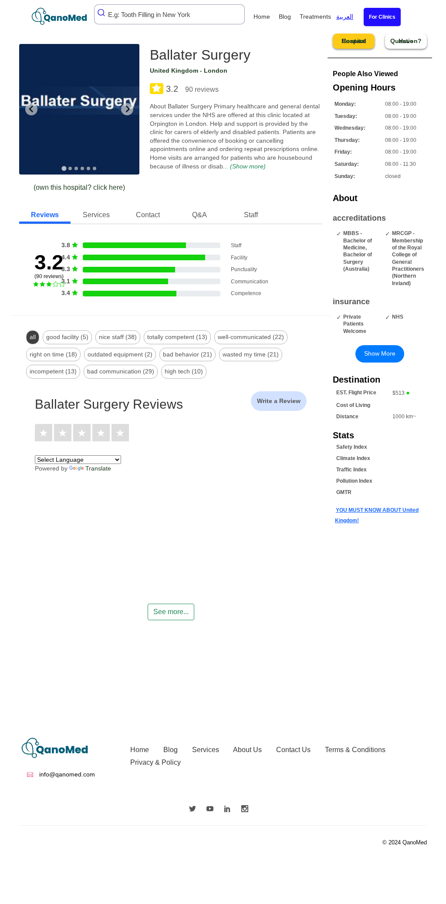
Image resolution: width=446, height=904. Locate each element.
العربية (344, 16)
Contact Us (293, 749)
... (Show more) (244, 166)
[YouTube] (212, 809)
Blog (285, 16)
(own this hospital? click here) (79, 187)
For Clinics (382, 17)
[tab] (63, 168)
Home (261, 16)
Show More (379, 353)
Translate (98, 468)
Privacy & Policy (155, 762)
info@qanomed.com (66, 774)
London (215, 70)
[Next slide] (127, 109)
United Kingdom (174, 70)
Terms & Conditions (355, 749)
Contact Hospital (353, 40)
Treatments (315, 16)
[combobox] (169, 14)
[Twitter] (194, 809)
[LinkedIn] (229, 809)
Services (205, 749)
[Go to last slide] (31, 109)
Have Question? (406, 40)
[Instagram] (247, 809)
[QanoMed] (65, 16)
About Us (247, 749)
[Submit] (102, 12)
